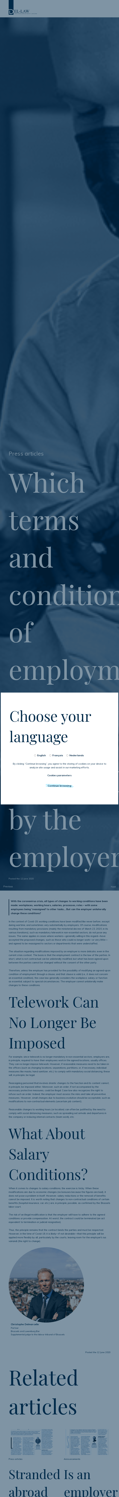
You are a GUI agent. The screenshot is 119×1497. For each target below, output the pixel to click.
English (41, 755)
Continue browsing (59, 785)
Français (57, 755)
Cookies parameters (59, 775)
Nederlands (76, 755)
